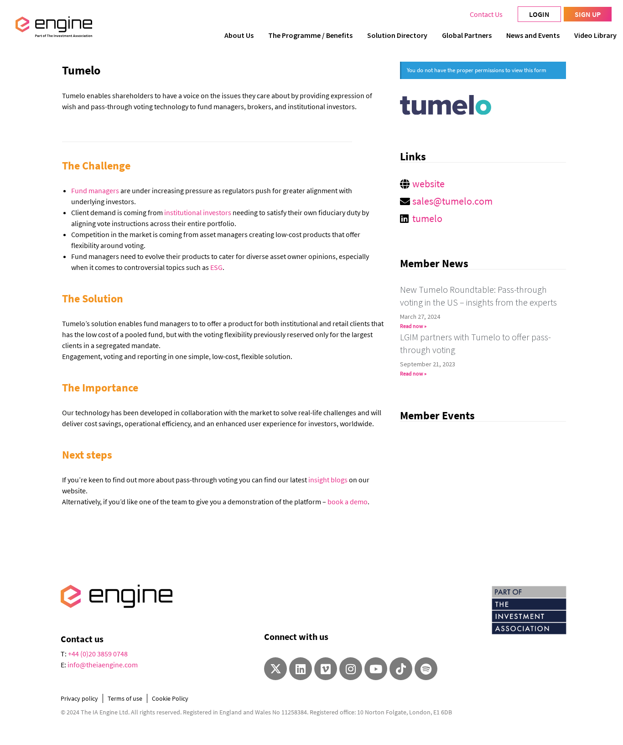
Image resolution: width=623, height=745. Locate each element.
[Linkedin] (300, 668)
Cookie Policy (170, 698)
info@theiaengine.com (102, 664)
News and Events (533, 35)
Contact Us (486, 14)
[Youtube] (375, 668)
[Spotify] (426, 668)
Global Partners (467, 35)
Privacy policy (79, 698)
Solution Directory (397, 35)
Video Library (595, 35)
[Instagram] (350, 668)
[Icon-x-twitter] (275, 668)
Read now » (413, 325)
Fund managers (95, 190)
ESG (216, 267)
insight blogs (328, 479)
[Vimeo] (325, 668)
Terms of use (125, 698)
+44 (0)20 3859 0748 (98, 653)
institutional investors (197, 212)
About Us (239, 35)
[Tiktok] (400, 668)
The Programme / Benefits (310, 35)
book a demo (347, 501)
